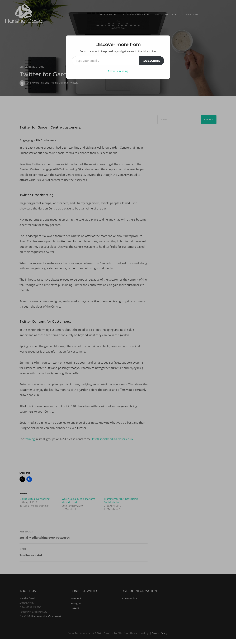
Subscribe (151, 61)
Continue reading (118, 71)
